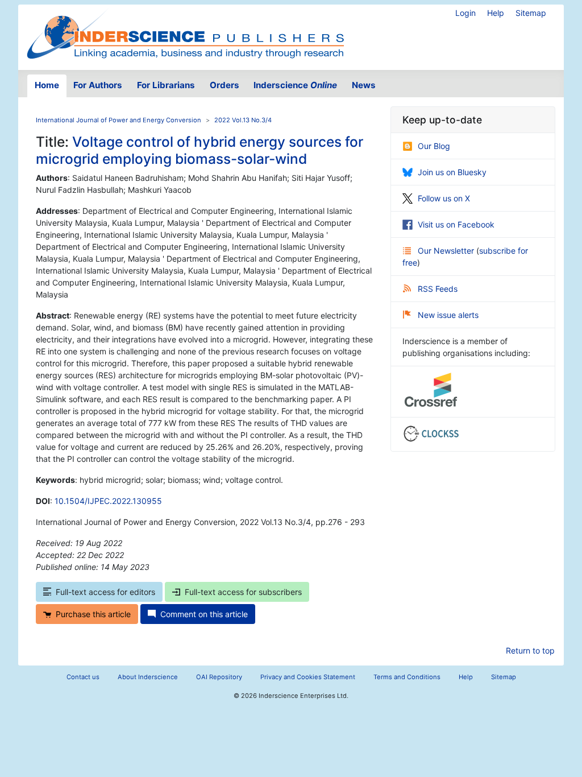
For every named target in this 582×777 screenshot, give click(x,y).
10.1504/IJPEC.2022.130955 (108, 501)
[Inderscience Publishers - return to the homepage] (185, 33)
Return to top (530, 650)
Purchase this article (93, 614)
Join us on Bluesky (452, 172)
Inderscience (295, 85)
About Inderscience (148, 677)
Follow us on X (444, 198)
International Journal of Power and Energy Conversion (118, 120)
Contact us (82, 677)
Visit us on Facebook (456, 224)
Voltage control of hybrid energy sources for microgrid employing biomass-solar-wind (199, 150)
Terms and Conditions (406, 677)
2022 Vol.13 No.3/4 (243, 120)
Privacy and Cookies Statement (307, 677)
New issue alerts (448, 315)
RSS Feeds (438, 289)
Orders (224, 85)
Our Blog (434, 146)
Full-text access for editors (105, 592)
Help (495, 13)
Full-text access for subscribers (243, 592)
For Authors (97, 85)
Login (465, 13)
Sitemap (531, 13)
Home (47, 85)
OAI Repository (219, 677)
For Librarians (166, 85)
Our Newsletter (447, 250)
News (364, 85)
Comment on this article (204, 614)
